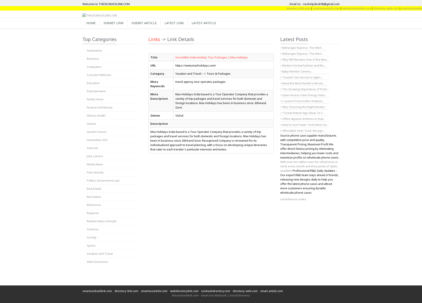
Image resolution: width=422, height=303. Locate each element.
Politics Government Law (103, 180)
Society (91, 237)
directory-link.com (293, 8)
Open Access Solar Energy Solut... (304, 95)
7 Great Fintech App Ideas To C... (303, 113)
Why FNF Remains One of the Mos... (305, 59)
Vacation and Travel (100, 254)
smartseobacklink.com (97, 291)
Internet (92, 148)
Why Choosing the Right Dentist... (304, 107)
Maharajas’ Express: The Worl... (302, 48)
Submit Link (114, 23)
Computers (94, 67)
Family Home (95, 99)
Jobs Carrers (95, 156)
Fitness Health (96, 115)
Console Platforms (99, 75)
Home (91, 23)
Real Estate (94, 189)
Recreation (94, 197)
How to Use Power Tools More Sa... (305, 125)
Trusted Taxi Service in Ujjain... (302, 77)
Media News (95, 164)
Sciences (93, 229)
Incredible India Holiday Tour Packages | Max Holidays (211, 57)
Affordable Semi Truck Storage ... (304, 131)
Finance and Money (100, 107)
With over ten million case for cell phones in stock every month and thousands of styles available (309, 166)
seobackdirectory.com (215, 291)
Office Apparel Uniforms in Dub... (303, 119)
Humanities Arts (97, 140)
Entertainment (96, 91)
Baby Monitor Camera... (297, 71)
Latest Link (174, 23)
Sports (91, 245)
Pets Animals (95, 172)
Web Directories (97, 262)
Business (93, 59)
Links (154, 39)
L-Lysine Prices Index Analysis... (303, 101)
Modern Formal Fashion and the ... (304, 65)
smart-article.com (271, 291)
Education (93, 83)
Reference (94, 205)
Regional (92, 213)
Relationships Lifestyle (102, 221)
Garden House (96, 132)
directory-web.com (380, 8)
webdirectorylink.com (351, 8)
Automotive (94, 50)
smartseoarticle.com (321, 8)
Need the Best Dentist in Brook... (303, 83)
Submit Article (144, 23)
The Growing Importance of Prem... (305, 89)
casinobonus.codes (293, 199)
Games (91, 124)
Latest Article (204, 23)
